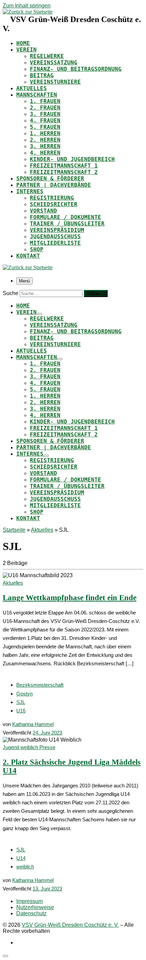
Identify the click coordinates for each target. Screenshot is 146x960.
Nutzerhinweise (35, 907)
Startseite (14, 530)
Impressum (29, 901)
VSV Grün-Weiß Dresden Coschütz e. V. (70, 925)
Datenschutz (31, 913)
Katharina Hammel (33, 724)
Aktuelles (42, 530)
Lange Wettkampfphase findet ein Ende (69, 597)
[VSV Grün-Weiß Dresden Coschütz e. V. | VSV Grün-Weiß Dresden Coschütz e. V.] (28, 12)
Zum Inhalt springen (27, 5)
